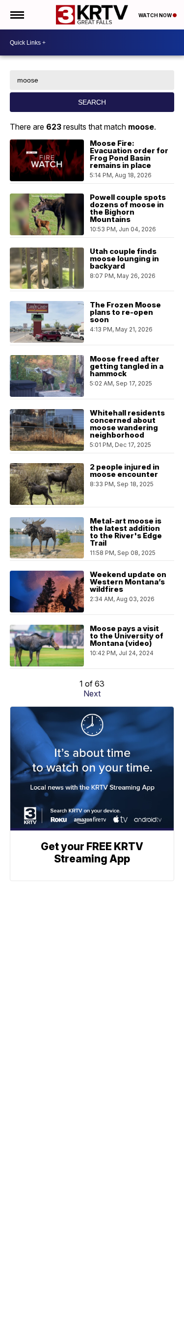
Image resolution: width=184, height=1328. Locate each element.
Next (92, 693)
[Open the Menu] (16, 14)
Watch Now (155, 15)
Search (92, 102)
